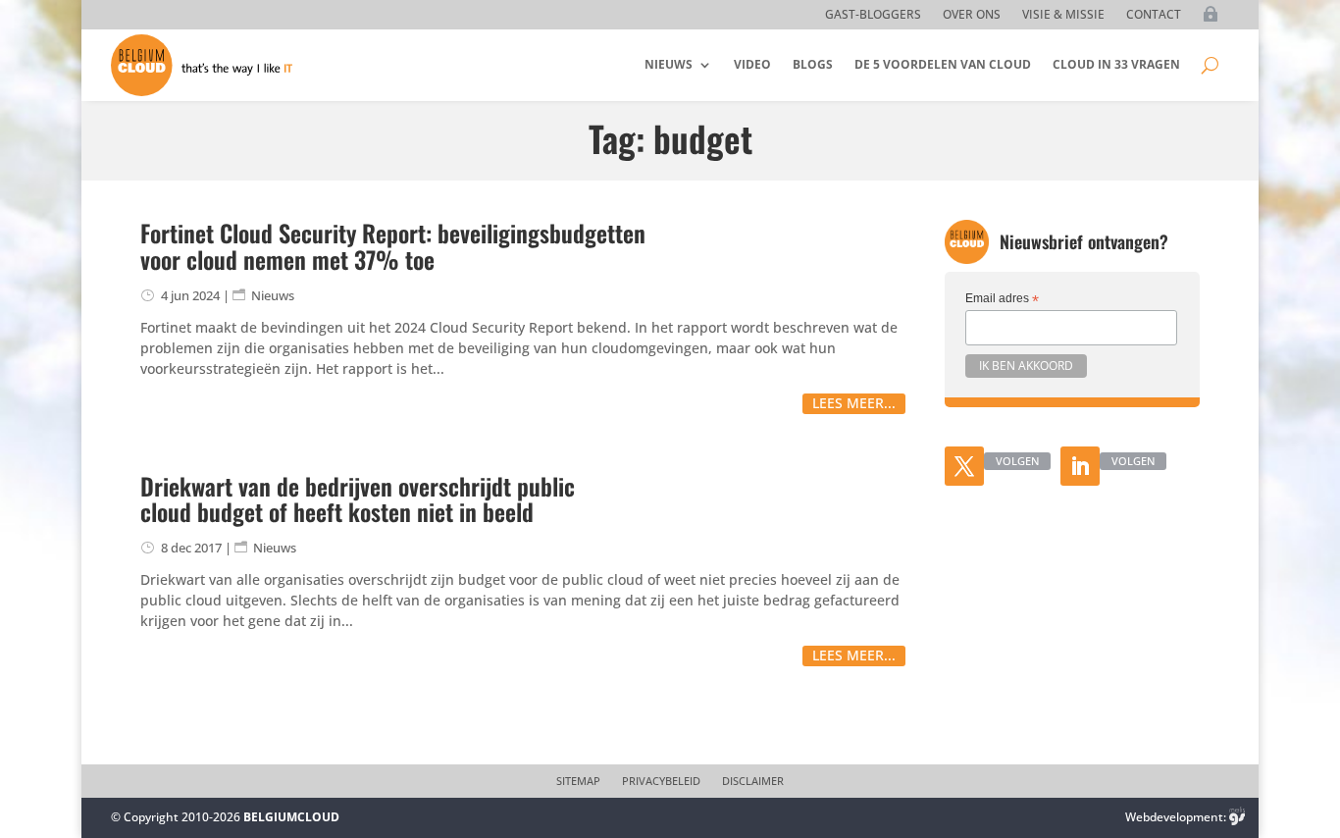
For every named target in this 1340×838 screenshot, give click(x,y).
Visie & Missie (1063, 15)
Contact (1153, 15)
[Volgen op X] (964, 466)
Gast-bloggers (873, 15)
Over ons (972, 15)
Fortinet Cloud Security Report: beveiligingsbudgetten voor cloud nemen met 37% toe (392, 245)
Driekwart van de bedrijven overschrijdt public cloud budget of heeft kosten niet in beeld (357, 498)
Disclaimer (753, 781)
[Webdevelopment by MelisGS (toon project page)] (1237, 817)
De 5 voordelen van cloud (942, 64)
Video (752, 64)
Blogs (813, 64)
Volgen (1017, 460)
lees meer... (854, 402)
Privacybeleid (661, 781)
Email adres (1002, 299)
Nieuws (668, 64)
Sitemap (578, 781)
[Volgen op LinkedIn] (1080, 466)
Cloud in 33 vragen (1116, 64)
